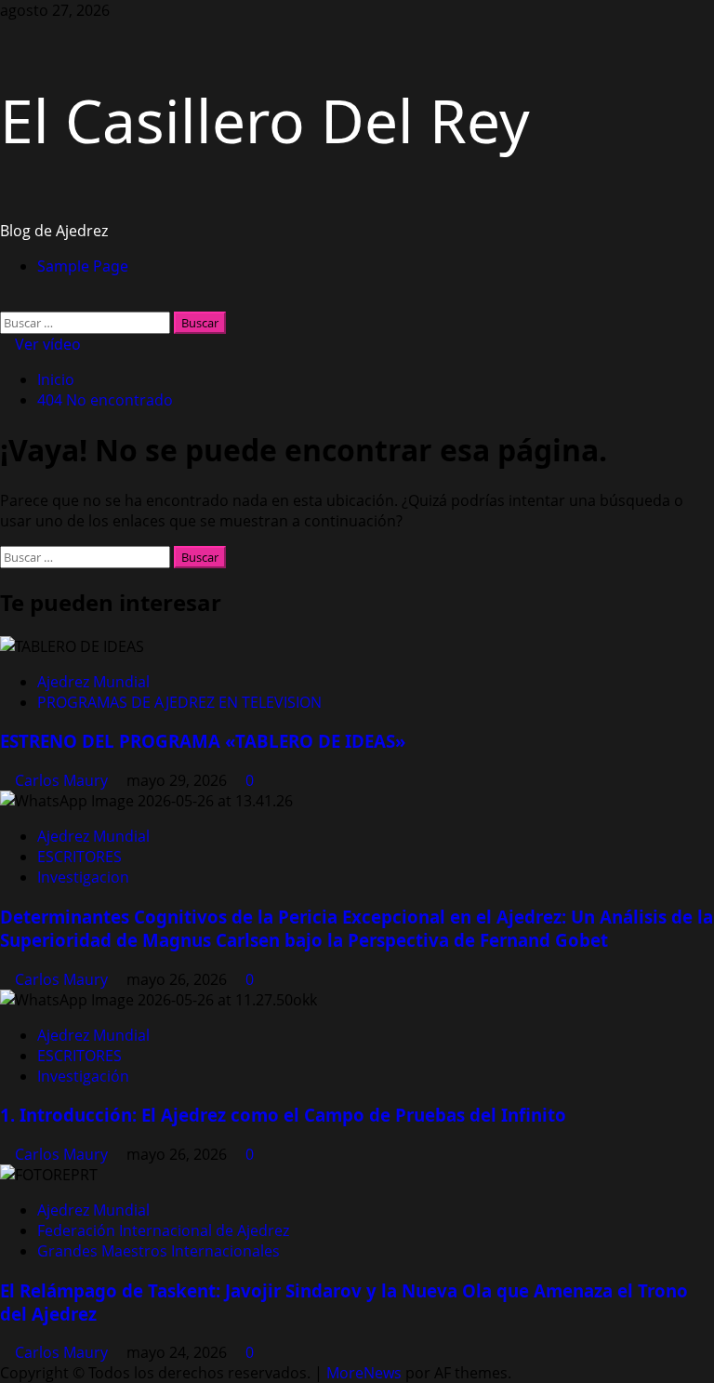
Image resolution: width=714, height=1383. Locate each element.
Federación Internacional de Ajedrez (163, 1230)
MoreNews (364, 1373)
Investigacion (83, 877)
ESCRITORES (79, 856)
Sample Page (82, 266)
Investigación (83, 1076)
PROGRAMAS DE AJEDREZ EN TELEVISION (179, 702)
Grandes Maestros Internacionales (158, 1251)
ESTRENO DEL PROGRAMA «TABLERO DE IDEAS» (203, 740)
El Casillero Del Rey (265, 120)
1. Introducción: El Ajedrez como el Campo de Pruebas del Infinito (283, 1114)
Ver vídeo (46, 344)
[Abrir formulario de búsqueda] (5, 301)
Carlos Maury (63, 780)
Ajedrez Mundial (93, 682)
